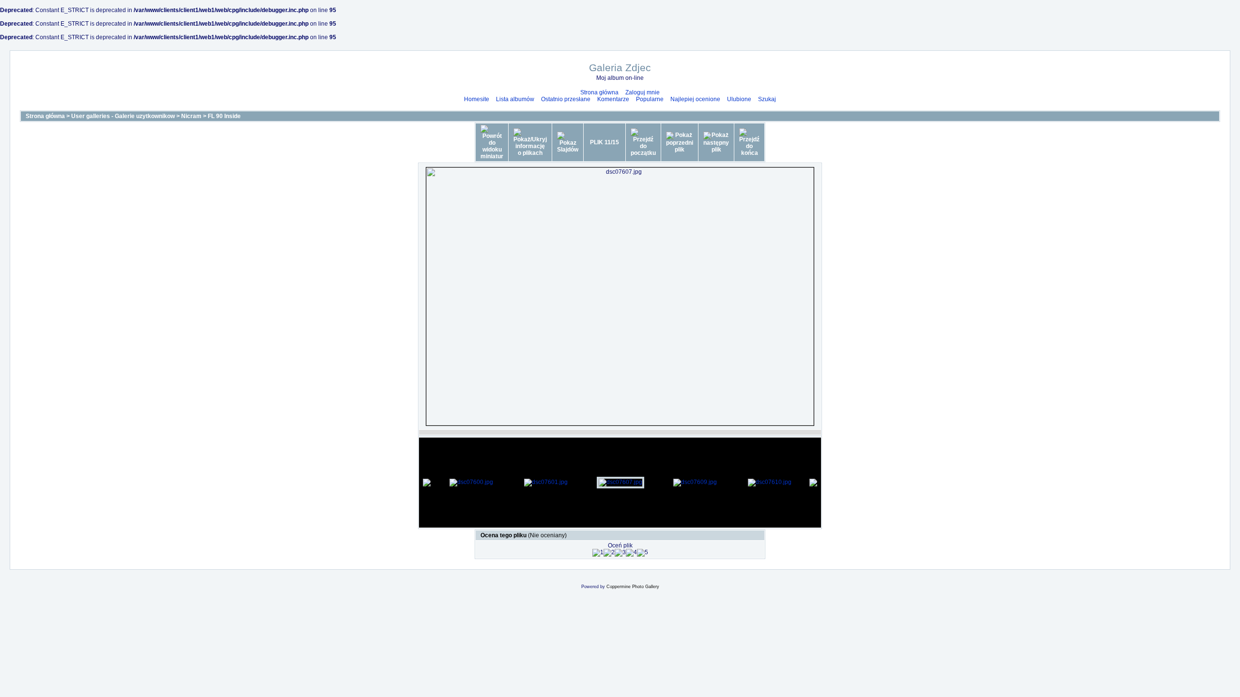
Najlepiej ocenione (695, 99)
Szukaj (767, 99)
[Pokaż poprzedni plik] (679, 142)
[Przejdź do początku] (643, 142)
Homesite (476, 99)
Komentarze (613, 99)
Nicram (191, 116)
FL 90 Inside (224, 116)
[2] (609, 553)
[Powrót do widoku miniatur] (492, 142)
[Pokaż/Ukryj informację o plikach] (530, 142)
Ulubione (739, 99)
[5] (642, 553)
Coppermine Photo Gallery (632, 586)
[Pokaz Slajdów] (567, 142)
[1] (598, 553)
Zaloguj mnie (642, 92)
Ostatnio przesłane (565, 99)
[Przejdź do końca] (749, 142)
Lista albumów (515, 99)
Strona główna (599, 92)
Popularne (650, 99)
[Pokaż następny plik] (716, 142)
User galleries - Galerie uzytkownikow (123, 116)
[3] (620, 553)
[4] (631, 553)
